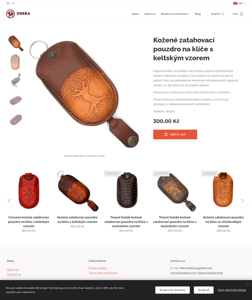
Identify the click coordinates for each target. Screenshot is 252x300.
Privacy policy (98, 268)
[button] (217, 14)
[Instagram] (13, 3)
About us (13, 269)
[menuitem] (136, 14)
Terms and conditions (103, 273)
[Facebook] (8, 3)
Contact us (14, 274)
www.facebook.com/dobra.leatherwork (196, 273)
